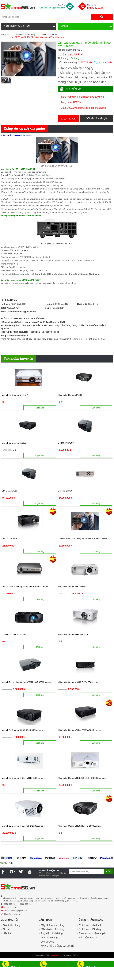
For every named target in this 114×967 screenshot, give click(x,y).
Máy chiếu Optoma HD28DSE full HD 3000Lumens (82, 778)
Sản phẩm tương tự (18, 358)
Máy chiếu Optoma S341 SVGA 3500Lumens (79, 682)
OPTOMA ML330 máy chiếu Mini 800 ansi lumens (25, 587)
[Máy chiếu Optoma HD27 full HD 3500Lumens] (29, 760)
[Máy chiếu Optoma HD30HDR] (85, 569)
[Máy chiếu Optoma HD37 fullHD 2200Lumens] (29, 808)
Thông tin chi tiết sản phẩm (24, 129)
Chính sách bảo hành (90, 925)
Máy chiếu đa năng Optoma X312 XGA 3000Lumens (26, 682)
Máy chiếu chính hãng (52, 925)
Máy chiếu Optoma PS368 (70, 395)
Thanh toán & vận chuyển (92, 933)
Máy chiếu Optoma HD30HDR (72, 587)
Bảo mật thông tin (88, 937)
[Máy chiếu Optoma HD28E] (29, 617)
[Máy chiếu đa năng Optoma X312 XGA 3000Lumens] (29, 665)
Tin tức (6, 929)
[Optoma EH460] (85, 473)
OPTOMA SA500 (66, 443)
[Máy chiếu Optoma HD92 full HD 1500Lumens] (85, 808)
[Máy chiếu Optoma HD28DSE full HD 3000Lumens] (85, 760)
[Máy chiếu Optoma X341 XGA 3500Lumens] (29, 713)
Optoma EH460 (65, 491)
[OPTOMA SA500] (85, 425)
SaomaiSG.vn (56, 955)
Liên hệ (7, 933)
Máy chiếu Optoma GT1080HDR (73, 634)
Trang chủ (5, 34)
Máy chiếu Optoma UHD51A (15, 395)
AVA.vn (76, 955)
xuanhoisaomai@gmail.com (52, 8)
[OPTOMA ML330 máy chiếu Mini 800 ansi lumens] (29, 569)
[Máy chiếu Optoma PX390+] (29, 425)
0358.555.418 (95, 8)
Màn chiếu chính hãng (52, 929)
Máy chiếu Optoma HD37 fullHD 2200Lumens (23, 826)
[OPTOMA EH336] (29, 521)
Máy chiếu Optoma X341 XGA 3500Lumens (22, 730)
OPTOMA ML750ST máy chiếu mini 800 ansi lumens (82, 539)
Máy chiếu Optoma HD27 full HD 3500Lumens (23, 778)
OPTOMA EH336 (10, 539)
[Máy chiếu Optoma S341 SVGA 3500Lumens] (85, 665)
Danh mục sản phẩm (17, 26)
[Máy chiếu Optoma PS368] (85, 377)
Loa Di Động (47, 941)
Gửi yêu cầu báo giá (96, 118)
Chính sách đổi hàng (90, 929)
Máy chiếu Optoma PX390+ (14, 443)
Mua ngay (68, 118)
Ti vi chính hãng (49, 937)
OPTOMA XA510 (9, 491)
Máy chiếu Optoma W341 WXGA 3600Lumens (79, 730)
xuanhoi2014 (105, 62)
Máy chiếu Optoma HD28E (14, 634)
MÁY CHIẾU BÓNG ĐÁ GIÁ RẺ (58, 946)
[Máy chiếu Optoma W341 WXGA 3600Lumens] (85, 713)
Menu (64, 26)
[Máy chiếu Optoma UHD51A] (29, 377)
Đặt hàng (39, 408)
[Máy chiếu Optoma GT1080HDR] (85, 617)
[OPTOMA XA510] (29, 473)
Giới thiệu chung (11, 925)
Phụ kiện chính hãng (52, 933)
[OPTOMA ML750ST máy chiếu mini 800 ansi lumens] (85, 521)
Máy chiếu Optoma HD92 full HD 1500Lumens (79, 826)
